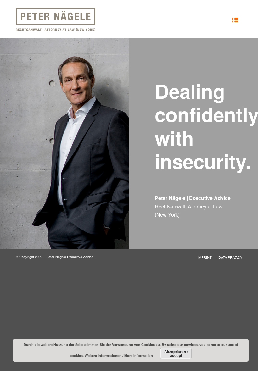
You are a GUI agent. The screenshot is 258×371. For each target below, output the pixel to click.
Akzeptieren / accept (176, 353)
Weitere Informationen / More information (119, 355)
